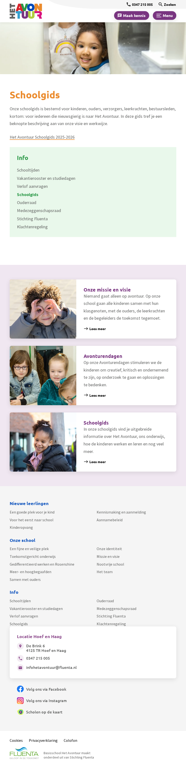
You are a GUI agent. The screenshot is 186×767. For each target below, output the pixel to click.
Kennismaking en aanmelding (121, 512)
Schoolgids (19, 623)
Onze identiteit (109, 548)
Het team (105, 571)
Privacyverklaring (43, 740)
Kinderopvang (21, 527)
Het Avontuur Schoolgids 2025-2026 (42, 137)
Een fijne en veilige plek (29, 548)
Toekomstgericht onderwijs (33, 556)
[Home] (29, 11)
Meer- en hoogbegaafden (30, 571)
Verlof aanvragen (24, 616)
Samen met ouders (25, 579)
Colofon (70, 740)
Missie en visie (108, 556)
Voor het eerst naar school (32, 519)
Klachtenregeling (111, 623)
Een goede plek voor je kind (32, 512)
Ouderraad (105, 600)
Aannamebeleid (110, 519)
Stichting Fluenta (111, 616)
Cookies (16, 740)
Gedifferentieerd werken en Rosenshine (42, 564)
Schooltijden (20, 600)
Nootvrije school (110, 564)
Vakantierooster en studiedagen (36, 608)
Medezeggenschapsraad (116, 608)
